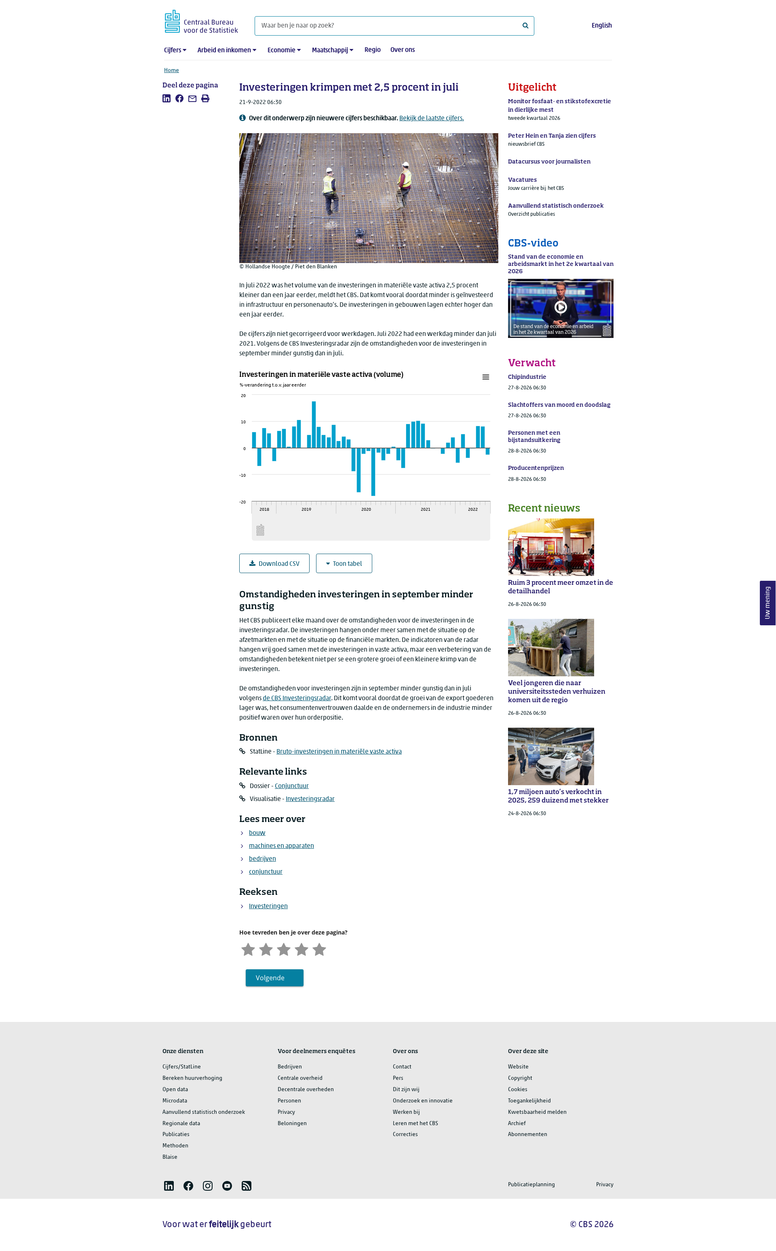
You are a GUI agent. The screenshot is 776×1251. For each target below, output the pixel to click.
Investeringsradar (310, 799)
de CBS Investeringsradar (297, 698)
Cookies (517, 1089)
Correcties (405, 1134)
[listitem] (166, 98)
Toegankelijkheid (529, 1101)
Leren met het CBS (415, 1123)
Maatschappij (330, 50)
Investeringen (268, 906)
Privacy (286, 1112)
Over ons (402, 50)
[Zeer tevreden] (319, 948)
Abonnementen (527, 1134)
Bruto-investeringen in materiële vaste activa (339, 752)
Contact (402, 1067)
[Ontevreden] (266, 948)
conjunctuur (266, 872)
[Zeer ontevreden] (248, 948)
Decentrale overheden (306, 1089)
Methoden (175, 1146)
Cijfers (172, 50)
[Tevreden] (301, 948)
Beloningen (292, 1123)
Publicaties (176, 1134)
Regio (373, 50)
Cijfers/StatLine (181, 1067)
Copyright (520, 1078)
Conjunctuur (292, 786)
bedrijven (262, 859)
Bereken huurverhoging (192, 1078)
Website (518, 1067)
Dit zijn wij (406, 1089)
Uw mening (768, 602)
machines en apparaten (281, 846)
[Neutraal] (284, 948)
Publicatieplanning (531, 1184)
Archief (517, 1123)
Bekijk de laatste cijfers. (431, 118)
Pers (398, 1078)
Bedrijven (290, 1067)
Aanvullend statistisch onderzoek (203, 1112)
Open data (175, 1089)
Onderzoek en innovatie (423, 1101)
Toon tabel (347, 564)
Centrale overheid (300, 1078)
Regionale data (181, 1123)
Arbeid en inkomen (224, 50)
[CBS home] (201, 20)
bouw (257, 833)
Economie (281, 50)
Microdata (174, 1101)
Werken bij (406, 1112)
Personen (289, 1101)
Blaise (169, 1157)
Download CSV (279, 564)
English (602, 26)
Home (171, 70)
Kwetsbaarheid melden (537, 1112)
